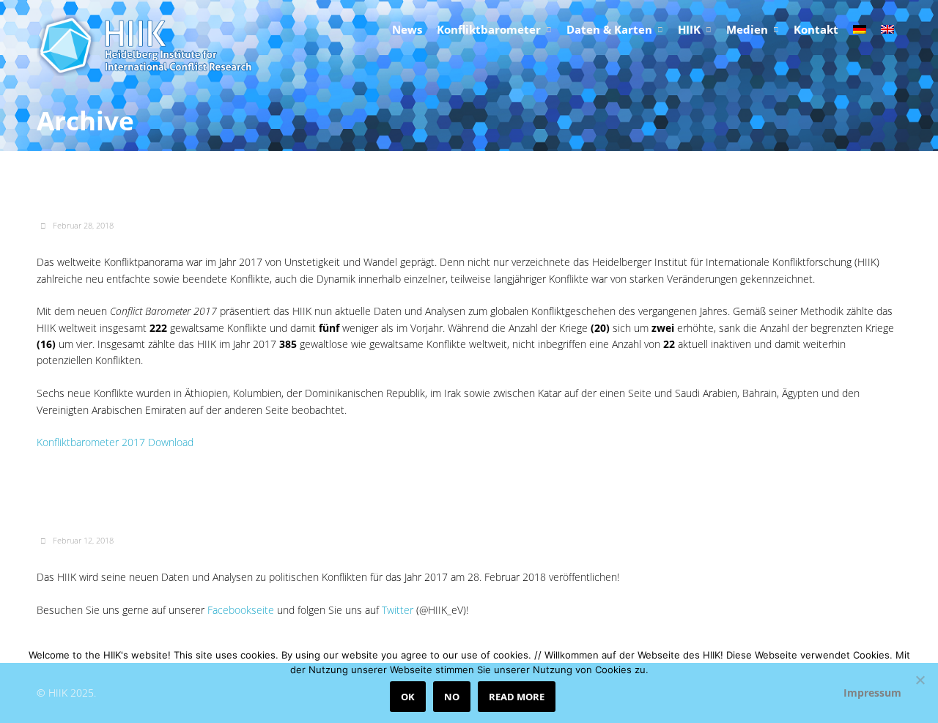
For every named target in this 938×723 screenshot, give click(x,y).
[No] (919, 679)
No (451, 696)
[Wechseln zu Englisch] (887, 30)
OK (408, 696)
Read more (516, 696)
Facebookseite (242, 610)
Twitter (397, 610)
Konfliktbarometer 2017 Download (115, 442)
